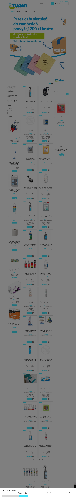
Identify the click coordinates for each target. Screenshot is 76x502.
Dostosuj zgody (15, 496)
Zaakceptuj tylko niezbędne (7, 496)
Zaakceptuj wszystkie (23, 496)
